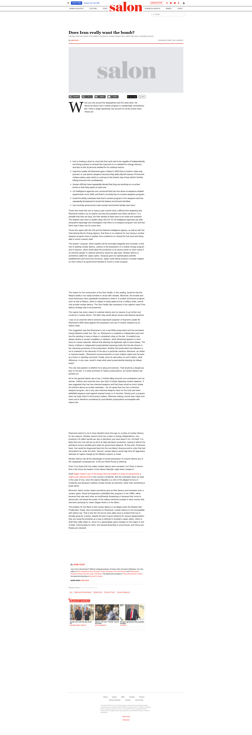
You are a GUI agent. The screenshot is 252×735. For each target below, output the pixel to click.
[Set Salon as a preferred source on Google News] (132, 96)
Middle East (98, 592)
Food (105, 8)
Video (180, 8)
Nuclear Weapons (123, 592)
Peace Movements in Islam (132, 574)
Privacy (141, 697)
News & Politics (76, 8)
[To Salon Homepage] (126, 6)
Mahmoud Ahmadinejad (83, 592)
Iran (71, 592)
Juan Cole (75, 40)
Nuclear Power (109, 592)
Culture (93, 8)
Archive (128, 700)
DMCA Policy (126, 720)
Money (169, 8)
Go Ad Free (139, 700)
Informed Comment (95, 576)
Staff (122, 697)
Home (105, 697)
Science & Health (152, 8)
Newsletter (156, 3)
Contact (131, 697)
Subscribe (76, 3)
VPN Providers (126, 716)
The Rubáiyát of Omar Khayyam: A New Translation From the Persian (102, 571)
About (114, 697)
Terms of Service (114, 700)
